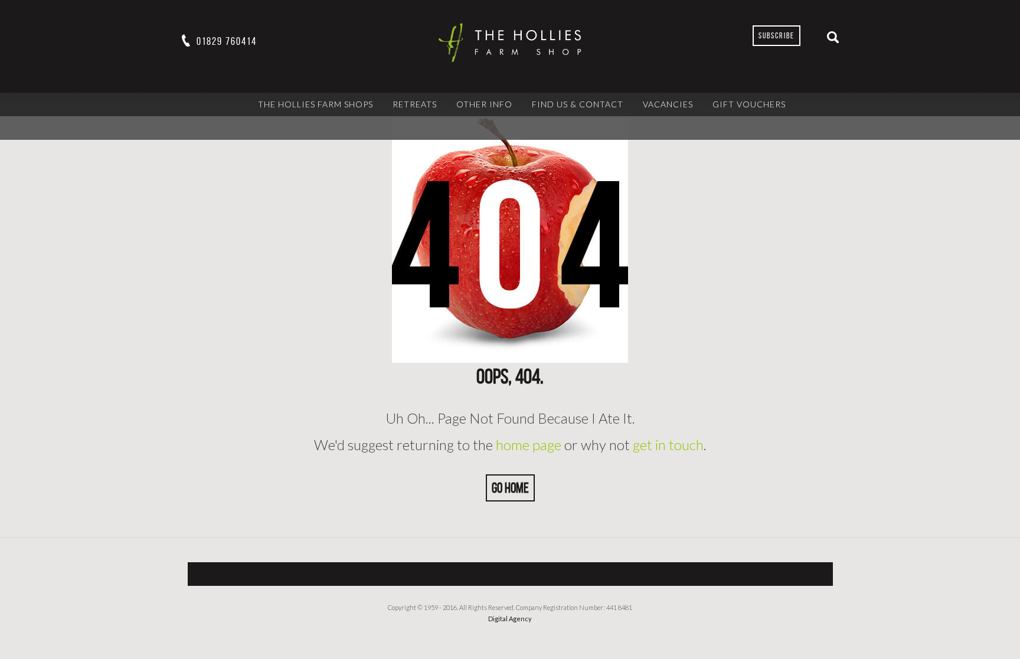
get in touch (668, 444)
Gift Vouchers (749, 104)
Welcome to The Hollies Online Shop (588, 574)
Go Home (510, 488)
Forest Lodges (391, 574)
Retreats (415, 104)
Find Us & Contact (577, 104)
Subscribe (777, 35)
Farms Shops (311, 574)
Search (833, 37)
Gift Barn (465, 574)
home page (528, 444)
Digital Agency (510, 618)
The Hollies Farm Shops (315, 104)
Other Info (484, 104)
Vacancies (668, 104)
